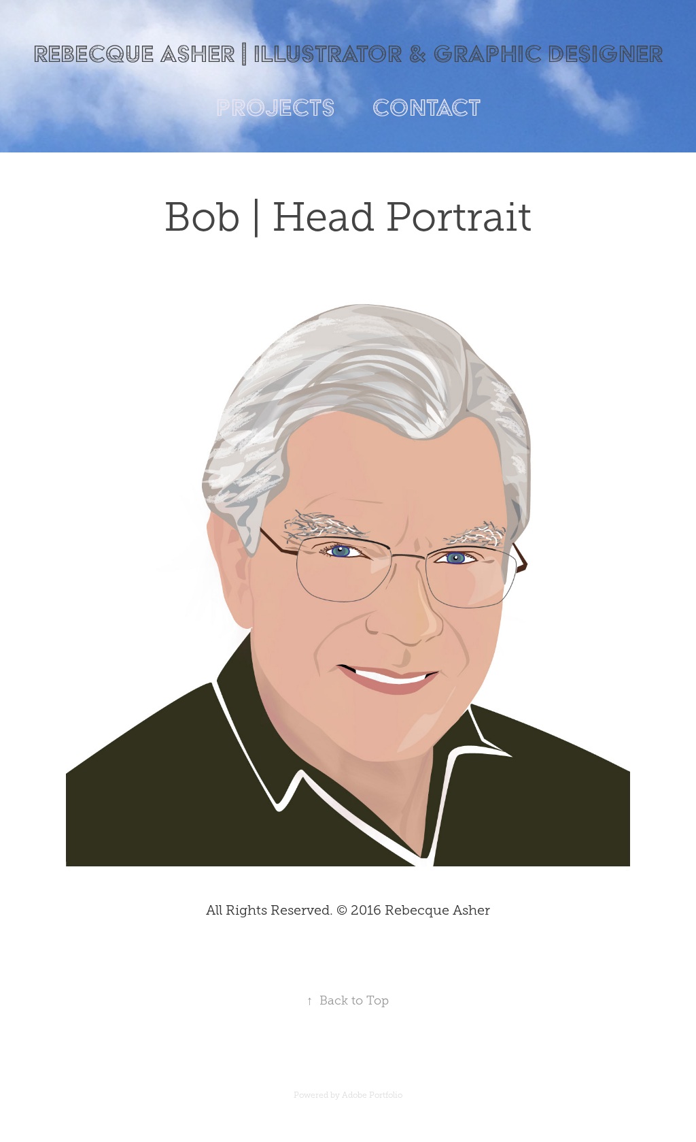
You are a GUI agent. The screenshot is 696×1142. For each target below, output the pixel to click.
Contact (426, 107)
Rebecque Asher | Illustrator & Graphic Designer (348, 53)
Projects (275, 107)
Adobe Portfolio (372, 1095)
